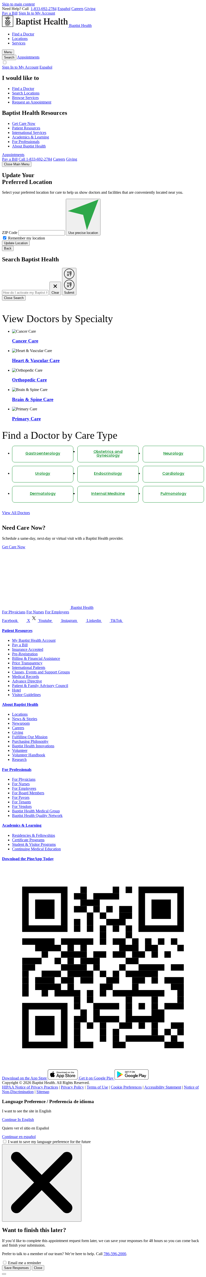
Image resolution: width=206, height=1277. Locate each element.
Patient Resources (26, 128)
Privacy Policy (72, 1087)
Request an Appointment (31, 102)
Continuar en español (19, 1137)
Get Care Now (23, 123)
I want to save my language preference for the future (49, 1142)
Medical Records (25, 676)
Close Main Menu (16, 164)
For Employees (57, 612)
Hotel (16, 690)
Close (38, 1268)
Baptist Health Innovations (33, 746)
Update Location (16, 243)
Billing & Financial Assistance (36, 658)
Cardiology (173, 474)
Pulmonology (173, 494)
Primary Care (26, 418)
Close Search (14, 298)
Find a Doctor (23, 34)
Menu (8, 52)
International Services (29, 132)
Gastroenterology (42, 454)
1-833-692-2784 (44, 9)
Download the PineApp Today (28, 859)
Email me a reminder (24, 1263)
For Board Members (28, 793)
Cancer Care (25, 340)
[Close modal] (4, 1274)
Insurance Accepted (27, 649)
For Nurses (35, 612)
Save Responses (16, 1268)
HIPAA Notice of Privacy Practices (30, 1087)
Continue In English (18, 1119)
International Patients (28, 667)
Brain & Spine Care (32, 399)
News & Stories (24, 719)
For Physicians (13, 612)
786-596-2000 (115, 1254)
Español (64, 9)
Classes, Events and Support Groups (41, 672)
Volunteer (19, 750)
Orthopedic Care (29, 379)
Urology (42, 474)
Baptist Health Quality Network (37, 815)
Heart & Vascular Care (36, 360)
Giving (89, 9)
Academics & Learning (30, 137)
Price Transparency (27, 663)
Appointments (28, 57)
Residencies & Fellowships (33, 835)
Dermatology (43, 494)
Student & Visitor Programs (34, 844)
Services (18, 43)
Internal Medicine (108, 494)
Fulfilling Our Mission (29, 737)
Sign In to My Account (37, 13)
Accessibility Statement (162, 1087)
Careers (77, 9)
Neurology (173, 454)
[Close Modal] (41, 1183)
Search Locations (25, 93)
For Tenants (21, 802)
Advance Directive (27, 681)
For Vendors (22, 806)
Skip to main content (18, 4)
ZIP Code (9, 232)
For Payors (20, 797)
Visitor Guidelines (26, 695)
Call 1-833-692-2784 (35, 159)
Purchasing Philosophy (30, 741)
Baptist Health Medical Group (36, 811)
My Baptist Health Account (34, 640)
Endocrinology (108, 474)
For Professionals (25, 141)
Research (19, 759)
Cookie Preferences (126, 1087)
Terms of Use (97, 1087)
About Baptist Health (29, 146)
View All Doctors (16, 513)
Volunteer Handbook (28, 755)
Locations (20, 38)
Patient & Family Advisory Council (40, 685)
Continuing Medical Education (36, 849)
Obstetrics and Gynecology (108, 454)
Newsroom (21, 723)
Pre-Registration (25, 654)
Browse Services (25, 97)
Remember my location (26, 238)
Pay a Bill (10, 13)
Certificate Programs (28, 840)
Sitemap (42, 1092)
